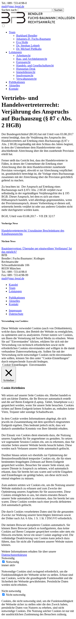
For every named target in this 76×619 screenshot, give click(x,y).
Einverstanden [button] (37, 364)
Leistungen (15, 52)
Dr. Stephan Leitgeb (28, 45)
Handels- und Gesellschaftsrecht (35, 65)
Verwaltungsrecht (26, 78)
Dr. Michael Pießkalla (29, 48)
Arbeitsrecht (23, 55)
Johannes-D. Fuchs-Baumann (33, 38)
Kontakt (13, 88)
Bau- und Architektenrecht (31, 58)
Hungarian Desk (25, 68)
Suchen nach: (9, 9)
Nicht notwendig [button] (11, 591)
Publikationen (17, 82)
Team (12, 32)
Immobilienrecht (25, 72)
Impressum (15, 310)
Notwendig (12, 561)
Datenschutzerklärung (14, 554)
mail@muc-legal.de (12, 6)
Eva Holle (22, 42)
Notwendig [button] (8, 558)
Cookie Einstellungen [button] (14, 364)
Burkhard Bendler (26, 35)
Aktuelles (14, 85)
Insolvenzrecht (24, 75)
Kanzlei (13, 284)
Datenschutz (16, 313)
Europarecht (23, 62)
